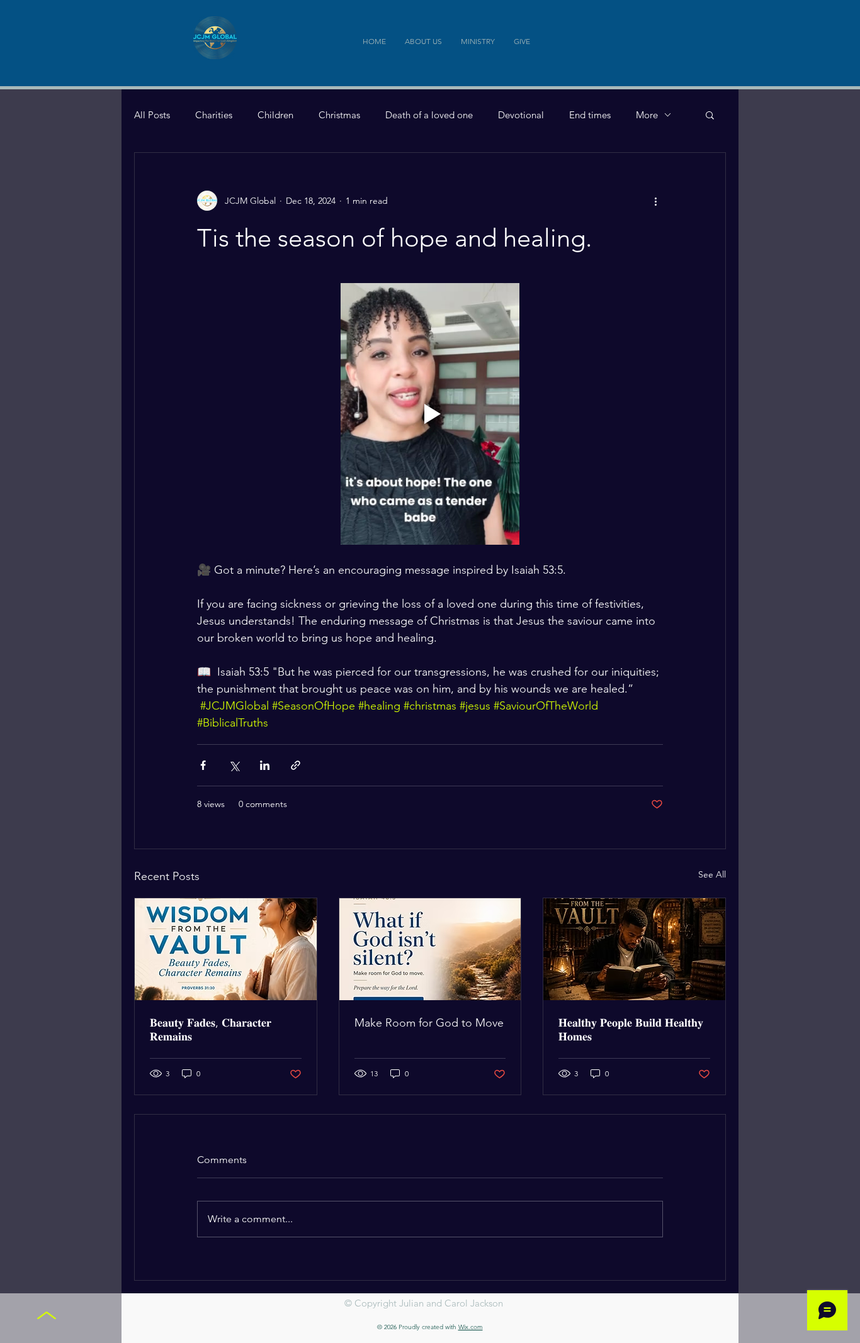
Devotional (521, 115)
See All (712, 874)
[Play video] (430, 414)
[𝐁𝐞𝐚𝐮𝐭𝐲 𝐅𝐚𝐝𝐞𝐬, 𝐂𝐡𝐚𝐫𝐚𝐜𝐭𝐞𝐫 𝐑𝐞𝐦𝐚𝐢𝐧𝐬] (226, 949)
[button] (710, 114)
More (647, 115)
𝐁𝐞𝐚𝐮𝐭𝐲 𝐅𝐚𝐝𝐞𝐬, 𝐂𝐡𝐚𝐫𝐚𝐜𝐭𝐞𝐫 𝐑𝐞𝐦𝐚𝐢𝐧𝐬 (210, 1030)
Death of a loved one (429, 115)
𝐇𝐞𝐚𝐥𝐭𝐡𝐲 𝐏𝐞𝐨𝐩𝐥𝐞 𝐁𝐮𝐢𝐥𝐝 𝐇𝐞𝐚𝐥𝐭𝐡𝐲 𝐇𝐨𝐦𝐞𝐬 (630, 1030)
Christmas (339, 115)
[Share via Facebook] (203, 765)
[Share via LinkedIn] (265, 765)
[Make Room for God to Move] (430, 949)
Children (275, 115)
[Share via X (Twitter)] (234, 765)
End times (590, 115)
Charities (213, 115)
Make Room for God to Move (429, 1023)
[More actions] (655, 200)
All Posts (152, 115)
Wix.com (470, 1327)
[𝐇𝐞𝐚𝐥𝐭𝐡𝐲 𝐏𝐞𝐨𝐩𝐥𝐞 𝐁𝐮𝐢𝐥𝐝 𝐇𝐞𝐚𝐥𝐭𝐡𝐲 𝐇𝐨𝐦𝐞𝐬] (634, 949)
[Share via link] (296, 765)
